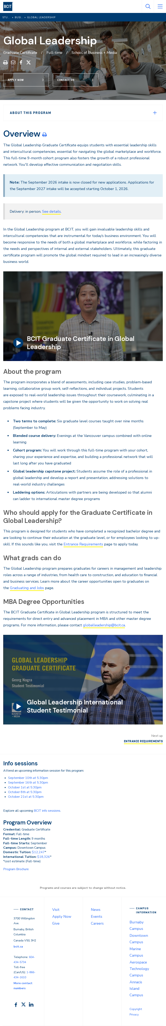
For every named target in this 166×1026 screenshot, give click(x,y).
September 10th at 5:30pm (28, 778)
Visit (56, 909)
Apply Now (16, 80)
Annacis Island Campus (136, 988)
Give (56, 923)
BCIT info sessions (47, 810)
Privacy (134, 1014)
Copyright (136, 1009)
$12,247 (38, 852)
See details (51, 211)
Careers (97, 923)
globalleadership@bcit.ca (104, 625)
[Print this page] (44, 134)
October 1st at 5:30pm (25, 787)
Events (96, 916)
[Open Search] (148, 6)
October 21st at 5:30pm (26, 796)
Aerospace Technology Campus (139, 969)
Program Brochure (16, 869)
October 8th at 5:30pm (25, 792)
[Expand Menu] (154, 112)
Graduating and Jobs (27, 587)
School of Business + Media (94, 52)
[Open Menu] (160, 6)
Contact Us (65, 80)
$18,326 (43, 857)
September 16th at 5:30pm (28, 782)
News (95, 909)
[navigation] (9, 6)
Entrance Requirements (83, 544)
